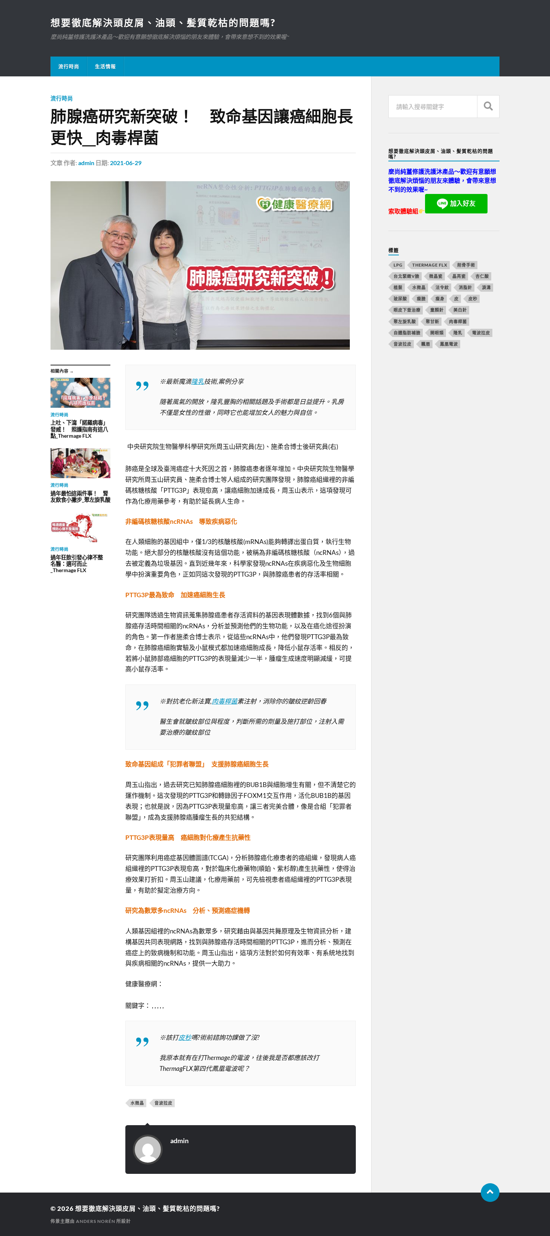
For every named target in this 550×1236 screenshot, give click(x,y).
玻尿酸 (400, 298)
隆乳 (197, 381)
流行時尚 (68, 66)
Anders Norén (95, 1221)
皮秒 (184, 1037)
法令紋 (442, 287)
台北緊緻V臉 (406, 276)
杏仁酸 (482, 276)
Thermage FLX (429, 264)
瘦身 (440, 298)
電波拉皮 (481, 332)
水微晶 (137, 1102)
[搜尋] (488, 106)
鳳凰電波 (449, 343)
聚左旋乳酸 (405, 321)
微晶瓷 (436, 276)
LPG (398, 264)
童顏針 (437, 309)
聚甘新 (432, 321)
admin (86, 162)
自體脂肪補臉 (407, 332)
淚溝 (486, 287)
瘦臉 (421, 298)
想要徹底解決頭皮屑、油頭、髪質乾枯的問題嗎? (163, 22)
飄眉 (425, 343)
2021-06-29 (125, 162)
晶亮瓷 (459, 276)
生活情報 (105, 66)
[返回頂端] (490, 1192)
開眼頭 (437, 332)
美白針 (460, 309)
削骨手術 (466, 264)
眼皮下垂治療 (407, 309)
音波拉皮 (163, 1102)
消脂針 (465, 287)
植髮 (398, 287)
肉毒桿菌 (224, 701)
